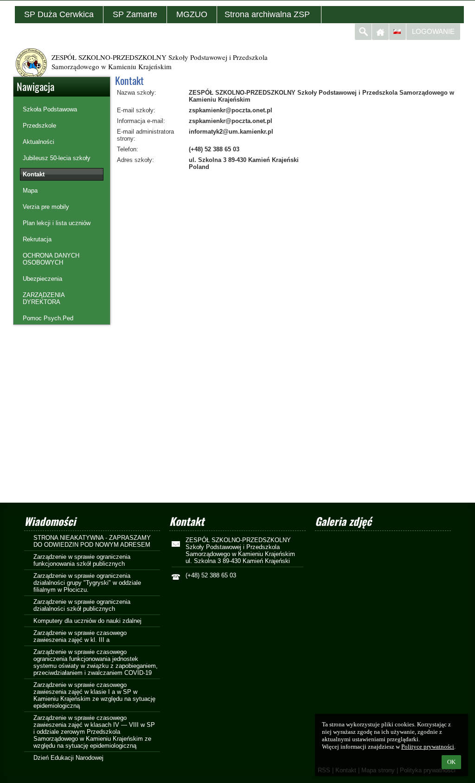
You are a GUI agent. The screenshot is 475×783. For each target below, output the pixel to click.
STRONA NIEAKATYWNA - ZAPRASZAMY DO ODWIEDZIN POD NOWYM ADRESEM (92, 541)
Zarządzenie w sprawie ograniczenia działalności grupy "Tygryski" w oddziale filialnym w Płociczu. (87, 582)
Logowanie (433, 31)
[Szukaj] (363, 32)
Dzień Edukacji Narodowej (68, 757)
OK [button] (451, 761)
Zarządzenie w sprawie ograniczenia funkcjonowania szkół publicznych (81, 560)
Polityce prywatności (427, 746)
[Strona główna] (380, 32)
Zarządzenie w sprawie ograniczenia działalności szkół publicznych (81, 605)
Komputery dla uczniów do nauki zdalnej (87, 620)
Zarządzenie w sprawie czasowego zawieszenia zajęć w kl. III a (80, 636)
